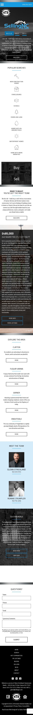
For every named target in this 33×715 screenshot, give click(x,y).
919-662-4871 (25, 687)
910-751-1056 (16, 501)
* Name (4, 594)
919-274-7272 (27, 4)
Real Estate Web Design (9, 709)
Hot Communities (16, 655)
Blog (16, 667)
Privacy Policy (18, 706)
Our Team (16, 555)
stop (29, 331)
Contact (16, 673)
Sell (24, 33)
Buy (17, 33)
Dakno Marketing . (25, 709)
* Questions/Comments (8, 618)
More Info (12, 318)
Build (9, 33)
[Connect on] (13, 678)
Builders (16, 57)
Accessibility (26, 706)
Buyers (16, 661)
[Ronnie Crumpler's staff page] (16, 489)
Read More (16, 551)
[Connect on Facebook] (20, 678)
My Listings (16, 658)
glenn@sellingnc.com (16, 690)
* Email (4, 610)
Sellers (16, 664)
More (16, 360)
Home (16, 650)
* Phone (4, 602)
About (16, 670)
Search (16, 652)
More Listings (12, 323)
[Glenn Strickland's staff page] (16, 460)
